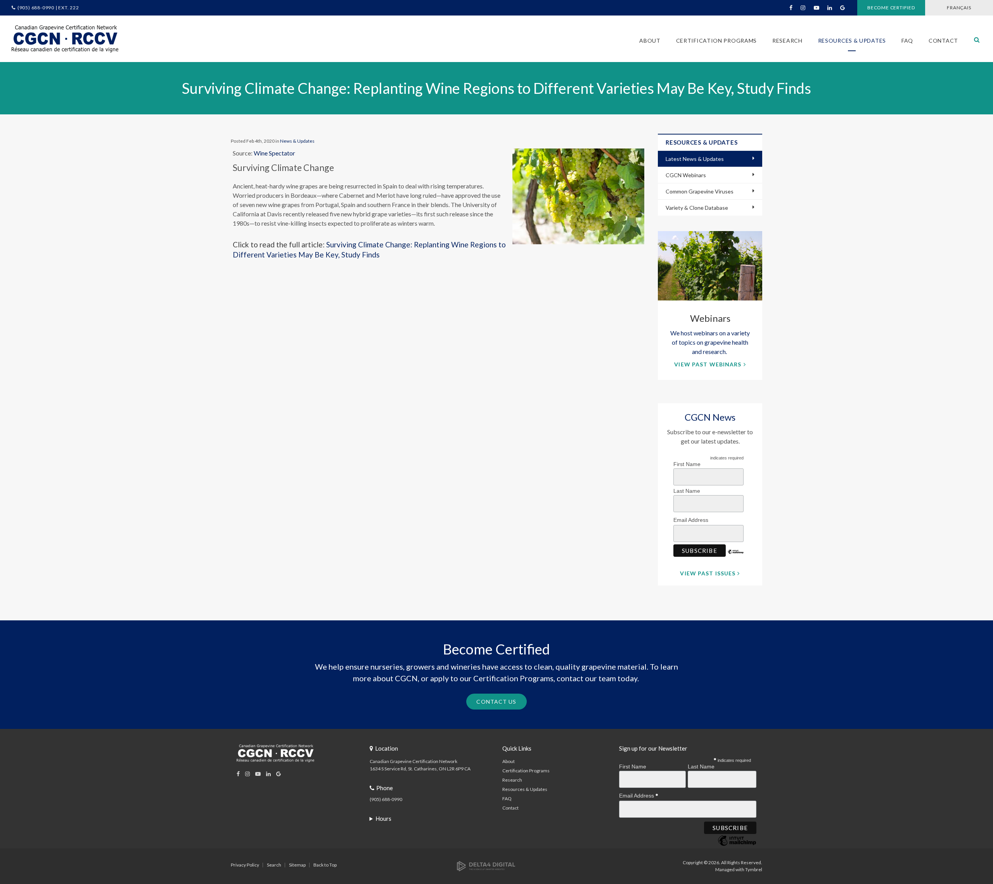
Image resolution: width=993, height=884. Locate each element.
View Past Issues (707, 573)
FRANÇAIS (959, 7)
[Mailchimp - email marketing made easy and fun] (736, 557)
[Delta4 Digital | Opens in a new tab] (486, 865)
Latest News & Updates (695, 158)
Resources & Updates (524, 789)
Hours (383, 818)
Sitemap (297, 865)
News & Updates (297, 141)
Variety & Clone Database (697, 207)
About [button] (650, 40)
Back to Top (325, 865)
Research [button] (787, 40)
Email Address (691, 520)
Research (512, 780)
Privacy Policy (245, 865)
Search (274, 865)
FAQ (907, 40)
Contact (943, 40)
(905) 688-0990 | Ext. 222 (48, 7)
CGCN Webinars (686, 175)
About (508, 761)
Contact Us (496, 701)
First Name (687, 464)
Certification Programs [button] (716, 40)
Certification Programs (526, 771)
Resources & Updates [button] (852, 40)
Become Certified (891, 7)
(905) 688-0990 (386, 799)
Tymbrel (753, 869)
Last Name (686, 491)
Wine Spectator (274, 153)
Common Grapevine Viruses (700, 191)
